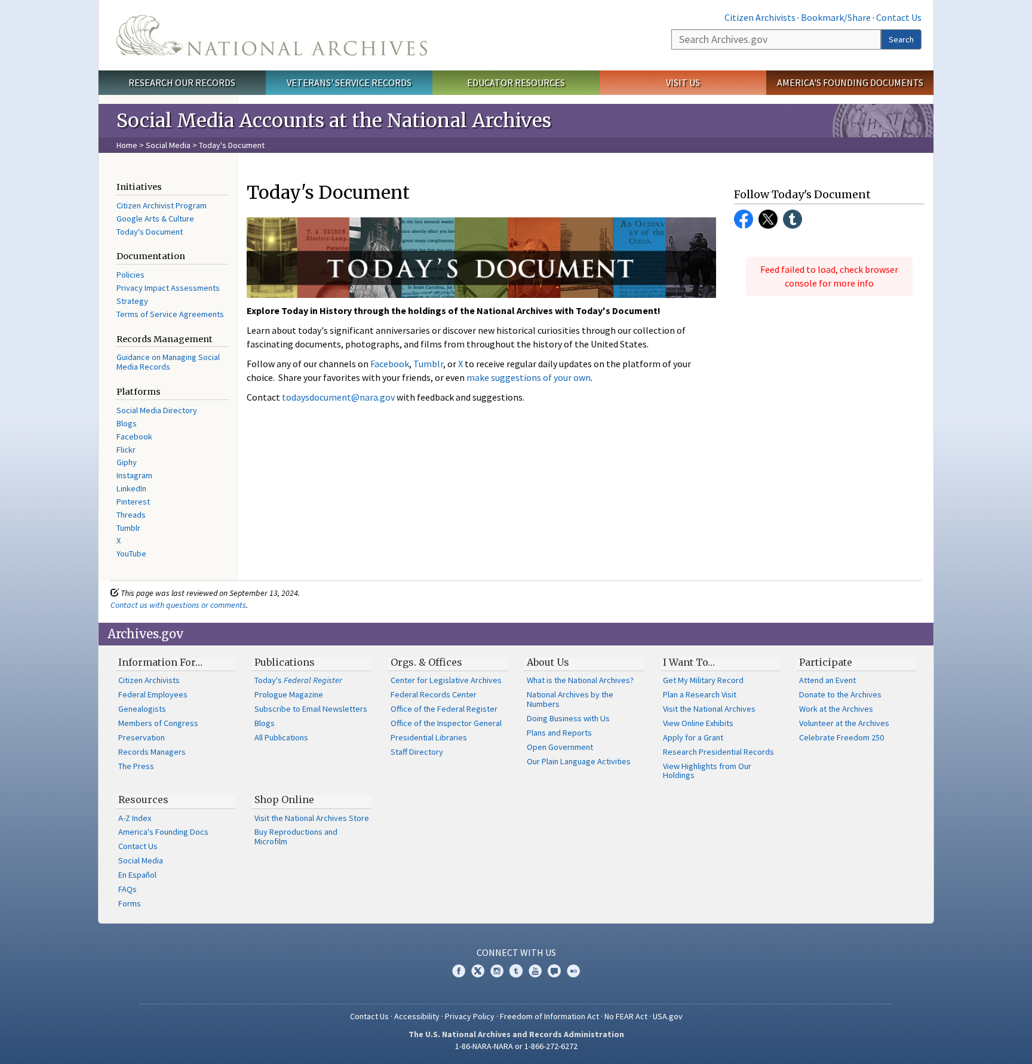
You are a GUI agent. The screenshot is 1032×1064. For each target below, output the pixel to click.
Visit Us (683, 82)
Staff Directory (417, 751)
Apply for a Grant (693, 737)
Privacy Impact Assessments (168, 287)
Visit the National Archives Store (311, 818)
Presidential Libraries (429, 737)
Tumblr (128, 527)
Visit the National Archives (709, 708)
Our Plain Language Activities (579, 761)
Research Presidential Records (718, 751)
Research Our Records (181, 82)
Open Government (560, 747)
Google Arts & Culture (155, 218)
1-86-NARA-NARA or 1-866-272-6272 (516, 1046)
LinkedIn (131, 488)
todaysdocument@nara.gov (338, 397)
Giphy (126, 462)
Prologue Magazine (288, 694)
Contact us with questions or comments (178, 604)
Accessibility (417, 1016)
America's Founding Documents (850, 82)
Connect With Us (516, 952)
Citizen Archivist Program (161, 205)
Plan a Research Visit (699, 694)
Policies (130, 274)
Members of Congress (158, 723)
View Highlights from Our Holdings (707, 771)
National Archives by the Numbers (570, 699)
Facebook (134, 436)
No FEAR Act (625, 1016)
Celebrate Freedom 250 (841, 737)
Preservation (141, 737)
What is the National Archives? (580, 680)
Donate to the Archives (840, 694)
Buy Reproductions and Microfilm (295, 836)
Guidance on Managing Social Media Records (168, 362)
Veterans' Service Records (349, 82)
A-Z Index (134, 818)
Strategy (132, 301)
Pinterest (133, 501)
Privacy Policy (469, 1016)
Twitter (768, 219)
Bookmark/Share (836, 17)
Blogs (126, 423)
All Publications (281, 737)
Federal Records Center (434, 694)
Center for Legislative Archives (446, 680)
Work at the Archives (836, 708)
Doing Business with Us (568, 718)
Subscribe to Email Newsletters (310, 708)
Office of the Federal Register (444, 708)
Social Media (168, 145)
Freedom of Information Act (549, 1016)
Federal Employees (153, 694)
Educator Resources (516, 82)
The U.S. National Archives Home (271, 35)
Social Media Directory (156, 410)
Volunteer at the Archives (844, 723)
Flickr (126, 449)
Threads (131, 514)
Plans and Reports (559, 732)
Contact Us (899, 17)
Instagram (134, 475)
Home (126, 145)
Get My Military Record (703, 680)
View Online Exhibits (698, 723)
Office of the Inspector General (446, 723)
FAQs (127, 889)
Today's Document (149, 231)
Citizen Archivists (760, 17)
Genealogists (142, 708)
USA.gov (668, 1016)
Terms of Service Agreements (170, 314)
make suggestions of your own (528, 377)
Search (901, 39)
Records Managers (152, 751)
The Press (136, 766)
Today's (298, 680)
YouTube (131, 553)
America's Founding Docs (163, 831)
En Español (137, 874)
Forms (129, 903)
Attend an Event (827, 680)
